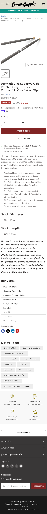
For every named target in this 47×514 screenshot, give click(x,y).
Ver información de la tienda (13, 151)
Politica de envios (28, 501)
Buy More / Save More (31, 504)
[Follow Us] (35, 415)
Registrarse (38, 486)
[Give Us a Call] (35, 400)
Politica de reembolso (13, 504)
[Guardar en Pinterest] (17, 331)
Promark (8, 94)
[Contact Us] (12, 415)
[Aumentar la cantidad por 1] (23, 122)
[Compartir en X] (8, 331)
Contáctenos (14, 501)
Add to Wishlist (24, 138)
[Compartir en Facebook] (3, 331)
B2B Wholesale (23, 507)
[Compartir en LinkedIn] (13, 331)
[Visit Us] (12, 400)
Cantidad (4, 117)
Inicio (3, 16)
